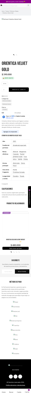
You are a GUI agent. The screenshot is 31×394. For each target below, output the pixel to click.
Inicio (3, 11)
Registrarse (22, 271)
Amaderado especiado (19, 145)
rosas (25, 156)
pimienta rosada (17, 156)
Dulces (23, 163)
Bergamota (22, 151)
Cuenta (19, 392)
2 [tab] (16, 54)
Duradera (16, 176)
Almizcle (15, 151)
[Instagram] (11, 377)
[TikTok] (15, 377)
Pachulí (22, 154)
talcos (15, 159)
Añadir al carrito (19, 89)
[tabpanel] (15, 32)
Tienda (7, 11)
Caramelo (16, 154)
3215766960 (15, 369)
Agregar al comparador (10, 131)
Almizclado (16, 163)
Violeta (25, 159)
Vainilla (20, 159)
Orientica (5, 109)
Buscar (11, 392)
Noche (15, 169)
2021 (14, 141)
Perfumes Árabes (14, 11)
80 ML (4, 83)
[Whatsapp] (20, 377)
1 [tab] (13, 54)
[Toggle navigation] (28, 5)
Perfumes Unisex (7, 104)
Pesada (22, 176)
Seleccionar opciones (15, 248)
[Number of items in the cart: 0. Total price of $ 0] (27, 391)
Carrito (27, 391)
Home (4, 392)
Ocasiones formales (19, 172)
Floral (14, 165)
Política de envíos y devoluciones (15, 385)
